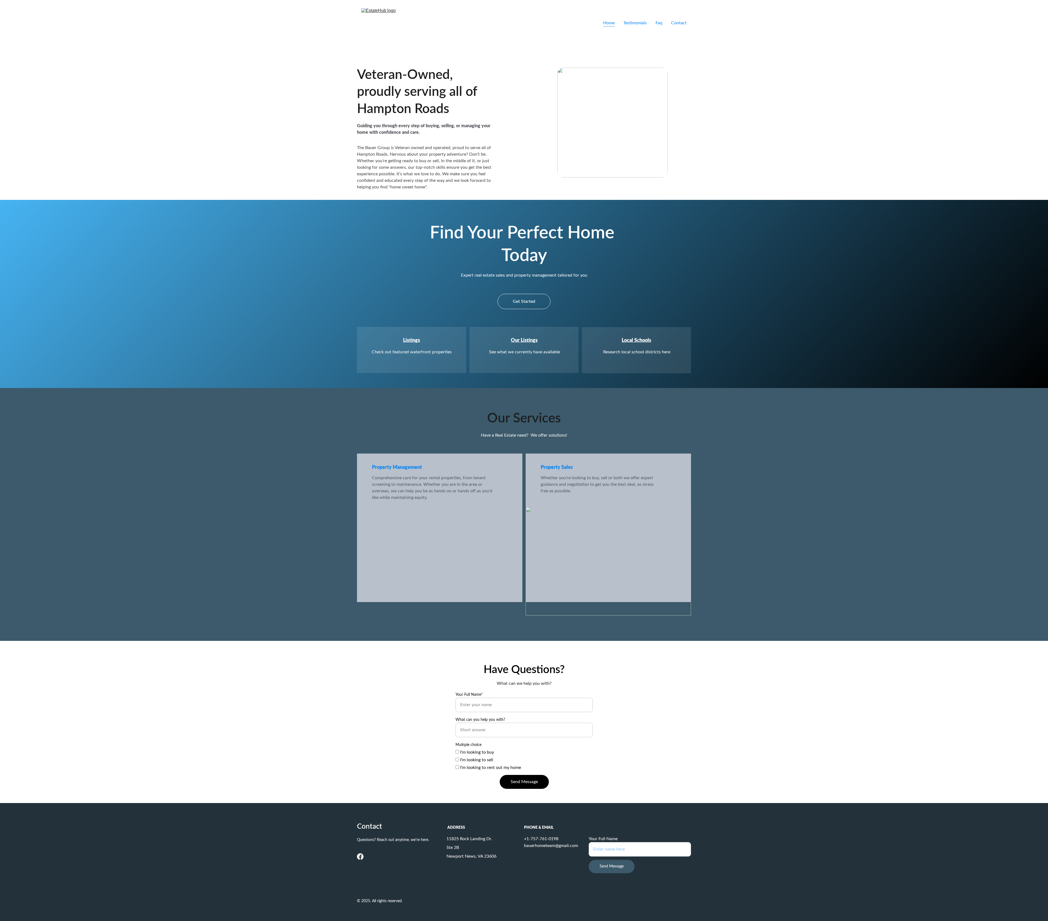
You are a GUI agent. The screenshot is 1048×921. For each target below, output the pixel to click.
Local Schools (636, 340)
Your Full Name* (469, 695)
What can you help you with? (480, 720)
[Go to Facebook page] (360, 856)
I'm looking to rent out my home (490, 767)
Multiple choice (468, 745)
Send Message (524, 782)
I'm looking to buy (476, 752)
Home (609, 23)
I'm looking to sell (476, 760)
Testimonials (635, 23)
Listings (411, 340)
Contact (679, 23)
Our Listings (524, 340)
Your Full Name (603, 839)
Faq (659, 23)
